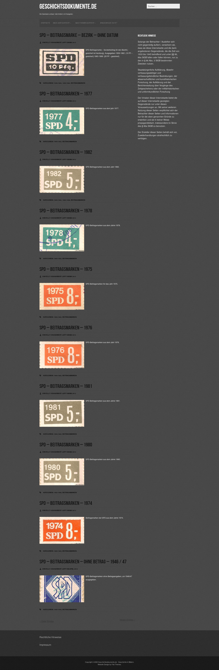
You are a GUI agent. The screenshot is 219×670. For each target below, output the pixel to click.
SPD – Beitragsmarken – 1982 (65, 152)
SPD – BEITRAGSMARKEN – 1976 (65, 328)
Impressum (45, 644)
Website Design (103, 664)
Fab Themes (116, 664)
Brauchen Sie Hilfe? (108, 23)
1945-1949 (58, 610)
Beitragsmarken (78, 83)
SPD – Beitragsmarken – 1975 (65, 269)
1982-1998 (66, 200)
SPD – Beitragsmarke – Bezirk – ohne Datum (78, 35)
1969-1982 (66, 83)
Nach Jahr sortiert (62, 23)
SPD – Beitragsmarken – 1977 (65, 94)
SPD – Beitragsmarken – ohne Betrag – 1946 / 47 (82, 562)
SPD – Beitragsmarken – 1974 (65, 503)
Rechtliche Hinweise (50, 637)
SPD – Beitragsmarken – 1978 (65, 211)
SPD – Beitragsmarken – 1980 (65, 445)
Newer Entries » (127, 619)
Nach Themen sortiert (86, 23)
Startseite (45, 23)
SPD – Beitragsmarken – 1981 (65, 386)
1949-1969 (58, 83)
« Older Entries (46, 621)
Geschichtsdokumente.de (68, 7)
